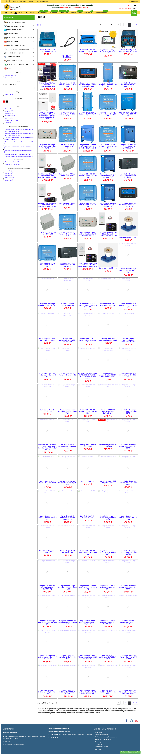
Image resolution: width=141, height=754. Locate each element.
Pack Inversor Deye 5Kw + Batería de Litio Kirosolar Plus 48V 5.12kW (47, 175)
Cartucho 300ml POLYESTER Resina (67, 304)
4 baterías (9, 178)
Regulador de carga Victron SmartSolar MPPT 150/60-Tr (47, 657)
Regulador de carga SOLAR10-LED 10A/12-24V (47, 304)
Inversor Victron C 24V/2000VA (47, 410)
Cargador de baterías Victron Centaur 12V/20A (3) (67, 622)
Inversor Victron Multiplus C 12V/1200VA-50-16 (108, 657)
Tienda (9, 95)
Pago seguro (32, 1)
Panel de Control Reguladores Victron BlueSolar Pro (67, 517)
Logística (23, 1)
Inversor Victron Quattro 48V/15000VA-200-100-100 (128, 114)
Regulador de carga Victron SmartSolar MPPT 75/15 (128, 446)
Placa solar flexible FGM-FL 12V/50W (108, 445)
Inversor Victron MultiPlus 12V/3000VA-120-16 (67, 692)
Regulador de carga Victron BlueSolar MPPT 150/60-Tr (87, 622)
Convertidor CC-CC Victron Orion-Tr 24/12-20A (88, 204)
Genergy (9, 111)
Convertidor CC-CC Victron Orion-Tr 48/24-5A (67, 446)
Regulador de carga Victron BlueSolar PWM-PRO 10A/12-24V (88, 234)
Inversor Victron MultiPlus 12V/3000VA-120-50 (108, 692)
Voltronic (9, 123)
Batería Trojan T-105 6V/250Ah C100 (87, 517)
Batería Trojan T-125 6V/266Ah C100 (67, 551)
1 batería (8, 171)
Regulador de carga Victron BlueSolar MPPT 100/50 (128, 552)
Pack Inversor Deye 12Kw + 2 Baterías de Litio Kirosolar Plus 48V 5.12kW (87, 264)
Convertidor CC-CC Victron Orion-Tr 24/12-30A (67, 234)
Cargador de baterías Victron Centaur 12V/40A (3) (47, 622)
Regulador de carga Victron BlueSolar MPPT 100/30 (128, 657)
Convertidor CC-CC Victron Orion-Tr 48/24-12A (67, 482)
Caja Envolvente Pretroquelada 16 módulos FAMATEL (128, 340)
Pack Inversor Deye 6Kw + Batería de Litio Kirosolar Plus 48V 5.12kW (47, 204)
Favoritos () (134, 1)
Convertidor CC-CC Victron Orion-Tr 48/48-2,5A (128, 517)
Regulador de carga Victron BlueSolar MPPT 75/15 (128, 411)
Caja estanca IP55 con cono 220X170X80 (67, 175)
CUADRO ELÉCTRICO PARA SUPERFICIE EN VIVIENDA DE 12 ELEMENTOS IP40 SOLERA (87, 375)
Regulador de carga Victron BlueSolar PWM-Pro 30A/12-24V (128, 692)
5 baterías (9, 180)
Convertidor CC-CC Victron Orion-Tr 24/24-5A (47, 264)
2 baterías (9, 173)
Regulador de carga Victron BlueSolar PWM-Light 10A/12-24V (128, 204)
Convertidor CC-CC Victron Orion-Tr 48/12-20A (128, 375)
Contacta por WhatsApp (131, 752)
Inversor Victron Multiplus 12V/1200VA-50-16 (128, 622)
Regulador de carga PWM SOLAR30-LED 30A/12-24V (128, 84)
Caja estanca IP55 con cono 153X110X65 (67, 204)
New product (10, 76)
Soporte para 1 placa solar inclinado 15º (18, 154)
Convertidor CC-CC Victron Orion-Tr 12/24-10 (67, 146)
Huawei (9, 113)
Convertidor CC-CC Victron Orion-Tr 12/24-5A (108, 114)
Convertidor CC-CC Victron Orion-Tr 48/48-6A (87, 552)
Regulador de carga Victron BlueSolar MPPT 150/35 (108, 587)
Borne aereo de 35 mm (108, 268)
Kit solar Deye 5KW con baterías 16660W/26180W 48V (47, 84)
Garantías (98, 744)
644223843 (74, 8)
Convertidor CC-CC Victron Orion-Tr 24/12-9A (88, 175)
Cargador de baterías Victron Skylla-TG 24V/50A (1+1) (108, 204)
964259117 (8, 741)
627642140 (84, 8)
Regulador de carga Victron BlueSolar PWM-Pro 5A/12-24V (47, 146)
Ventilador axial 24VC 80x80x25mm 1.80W (47, 339)
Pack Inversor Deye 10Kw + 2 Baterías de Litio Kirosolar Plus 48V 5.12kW (108, 234)
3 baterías (9, 175)
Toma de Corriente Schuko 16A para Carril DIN (47, 482)
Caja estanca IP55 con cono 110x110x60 (47, 233)
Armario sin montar (12, 164)
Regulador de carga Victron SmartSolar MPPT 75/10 (67, 411)
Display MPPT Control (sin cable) (88, 445)
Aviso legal (98, 732)
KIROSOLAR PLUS (11, 116)
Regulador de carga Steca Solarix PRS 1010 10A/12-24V (128, 175)
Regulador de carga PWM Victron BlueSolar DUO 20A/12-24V (87, 84)
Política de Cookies (101, 747)
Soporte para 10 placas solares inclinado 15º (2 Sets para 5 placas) (18, 134)
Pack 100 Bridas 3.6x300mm (67, 56)
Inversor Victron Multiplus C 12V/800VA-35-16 (67, 657)
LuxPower (9, 118)
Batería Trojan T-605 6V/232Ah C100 (108, 482)
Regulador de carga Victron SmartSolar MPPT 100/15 (108, 517)
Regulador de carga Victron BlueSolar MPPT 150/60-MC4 (108, 622)
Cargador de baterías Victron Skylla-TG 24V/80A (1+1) (108, 175)
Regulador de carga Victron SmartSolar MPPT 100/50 (67, 587)
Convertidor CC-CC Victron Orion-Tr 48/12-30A (88, 411)
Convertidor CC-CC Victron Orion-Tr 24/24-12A (128, 270)
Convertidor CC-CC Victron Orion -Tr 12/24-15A (108, 146)
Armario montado (12, 162)
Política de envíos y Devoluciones (106, 737)
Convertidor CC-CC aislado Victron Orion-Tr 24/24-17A (88, 305)
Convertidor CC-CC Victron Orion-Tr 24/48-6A (88, 340)
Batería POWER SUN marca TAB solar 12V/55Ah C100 (108, 411)
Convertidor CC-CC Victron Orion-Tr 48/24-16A (47, 517)
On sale (9, 78)
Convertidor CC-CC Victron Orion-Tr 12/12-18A (67, 84)
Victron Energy (11, 120)
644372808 (64, 8)
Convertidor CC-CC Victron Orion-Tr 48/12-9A (68, 375)
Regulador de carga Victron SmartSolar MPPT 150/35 (128, 587)
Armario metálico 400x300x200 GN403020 (108, 339)
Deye (8, 109)
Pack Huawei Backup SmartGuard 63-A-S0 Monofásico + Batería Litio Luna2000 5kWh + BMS (47, 115)
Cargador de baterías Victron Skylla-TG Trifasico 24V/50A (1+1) (87, 146)
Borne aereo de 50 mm (128, 237)
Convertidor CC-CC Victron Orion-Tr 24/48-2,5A (128, 305)
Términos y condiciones (103, 739)
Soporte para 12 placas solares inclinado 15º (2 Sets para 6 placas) (18, 130)
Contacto (16, 1)
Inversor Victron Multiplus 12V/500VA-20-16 (108, 84)
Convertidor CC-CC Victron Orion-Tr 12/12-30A (67, 114)
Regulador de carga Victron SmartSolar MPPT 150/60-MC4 (87, 657)
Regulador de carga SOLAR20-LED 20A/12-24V (108, 51)
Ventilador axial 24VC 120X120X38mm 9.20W (108, 304)
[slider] (3, 88)
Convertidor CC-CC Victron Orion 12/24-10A (88, 50)
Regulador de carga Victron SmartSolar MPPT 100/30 (108, 552)
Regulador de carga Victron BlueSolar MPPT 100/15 (128, 482)
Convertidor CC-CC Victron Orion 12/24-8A (47, 50)
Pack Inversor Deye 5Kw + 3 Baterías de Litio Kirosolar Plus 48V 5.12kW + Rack (47, 447)
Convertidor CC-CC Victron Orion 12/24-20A (128, 50)
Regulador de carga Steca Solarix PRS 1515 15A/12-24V (68, 264)
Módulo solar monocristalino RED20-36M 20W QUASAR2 (108, 375)
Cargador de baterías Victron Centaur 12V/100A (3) (47, 587)
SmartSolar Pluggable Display (47, 551)
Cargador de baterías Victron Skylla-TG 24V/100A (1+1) (128, 146)
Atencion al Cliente (42, 1)
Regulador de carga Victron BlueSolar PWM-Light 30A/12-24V (88, 692)
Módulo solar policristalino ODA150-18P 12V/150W (67, 340)
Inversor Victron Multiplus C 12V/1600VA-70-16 (47, 692)
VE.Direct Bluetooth (87, 481)
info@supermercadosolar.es (14, 744)
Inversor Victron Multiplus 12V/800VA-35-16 (88, 114)
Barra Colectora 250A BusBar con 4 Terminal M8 (47, 375)
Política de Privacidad (102, 735)
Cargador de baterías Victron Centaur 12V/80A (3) (87, 587)
